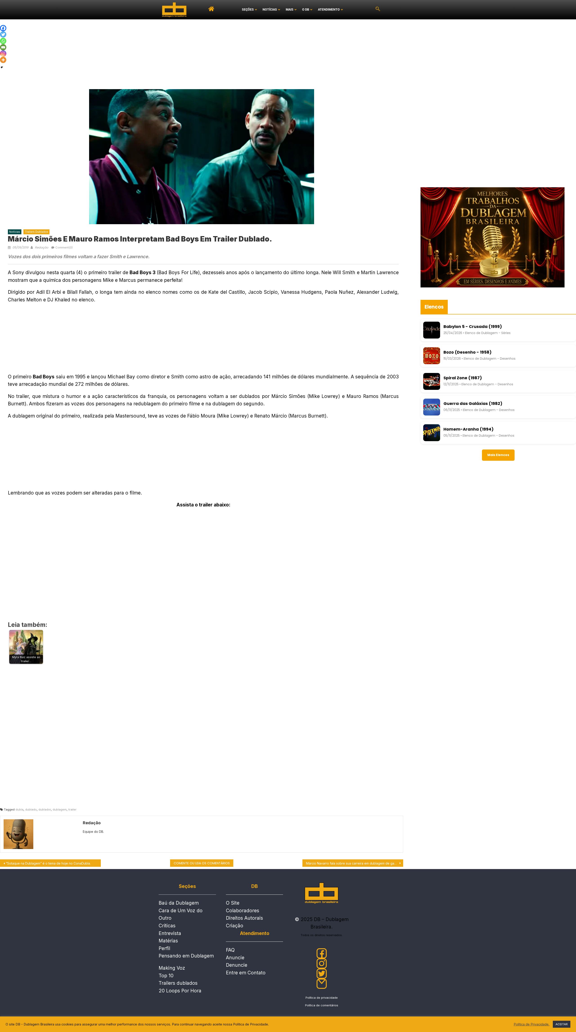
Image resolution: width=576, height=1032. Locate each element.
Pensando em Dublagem (186, 956)
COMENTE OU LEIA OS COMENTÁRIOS (202, 863)
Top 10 (166, 975)
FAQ (230, 950)
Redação (41, 247)
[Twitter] (3, 34)
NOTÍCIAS (270, 9)
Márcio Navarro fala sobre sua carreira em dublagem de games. (353, 863)
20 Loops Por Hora (180, 991)
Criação (234, 925)
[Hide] (2, 67)
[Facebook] (3, 28)
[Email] (3, 47)
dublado (31, 809)
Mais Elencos (498, 455)
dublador (44, 809)
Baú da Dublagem (179, 903)
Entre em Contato (246, 973)
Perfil (164, 948)
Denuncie (236, 965)
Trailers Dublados (36, 231)
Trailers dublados (178, 983)
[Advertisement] (288, 53)
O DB (305, 9)
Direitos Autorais (244, 918)
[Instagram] (3, 53)
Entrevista (170, 933)
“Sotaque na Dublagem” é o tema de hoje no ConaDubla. (48, 863)
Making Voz (172, 968)
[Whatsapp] (3, 41)
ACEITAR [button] (562, 1024)
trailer (72, 809)
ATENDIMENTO (329, 9)
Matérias (168, 941)
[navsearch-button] (377, 9)
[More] (3, 60)
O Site (232, 903)
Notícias (14, 231)
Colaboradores (242, 910)
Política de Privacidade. (531, 1024)
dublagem (60, 809)
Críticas (167, 925)
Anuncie (235, 957)
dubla (19, 809)
